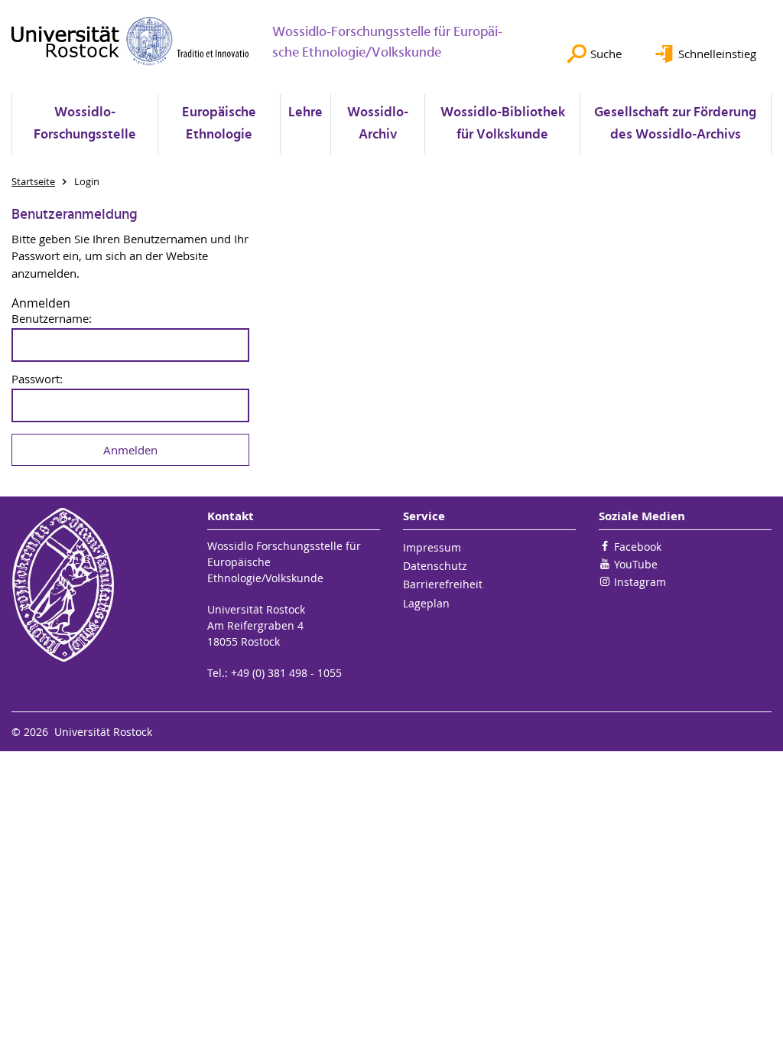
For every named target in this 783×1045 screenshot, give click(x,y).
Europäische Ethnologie (219, 124)
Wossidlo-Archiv (377, 124)
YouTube (636, 564)
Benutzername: (51, 318)
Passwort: (37, 379)
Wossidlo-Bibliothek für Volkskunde (502, 124)
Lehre (305, 113)
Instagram (640, 582)
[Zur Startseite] (130, 41)
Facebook (637, 546)
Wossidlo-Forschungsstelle (85, 124)
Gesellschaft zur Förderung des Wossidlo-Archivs (675, 124)
